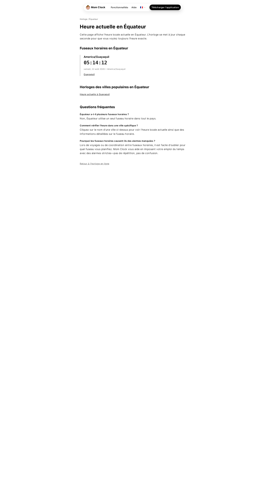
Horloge (83, 19)
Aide (133, 7)
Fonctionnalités (119, 7)
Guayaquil (89, 74)
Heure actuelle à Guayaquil (95, 94)
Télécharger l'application (165, 7)
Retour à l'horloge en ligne (94, 163)
